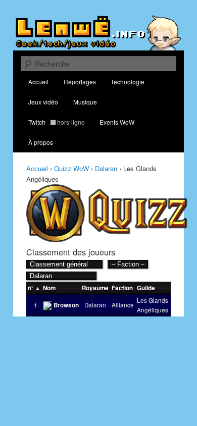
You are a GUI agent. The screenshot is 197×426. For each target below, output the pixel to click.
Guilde (146, 288)
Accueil (38, 81)
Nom (49, 288)
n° (31, 288)
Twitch (56, 122)
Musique (85, 101)
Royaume (95, 288)
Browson (66, 305)
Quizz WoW (71, 168)
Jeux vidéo (43, 101)
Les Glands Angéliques (152, 305)
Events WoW (117, 122)
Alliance (123, 305)
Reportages (80, 81)
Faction (122, 288)
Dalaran (106, 168)
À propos (40, 142)
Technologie (127, 81)
